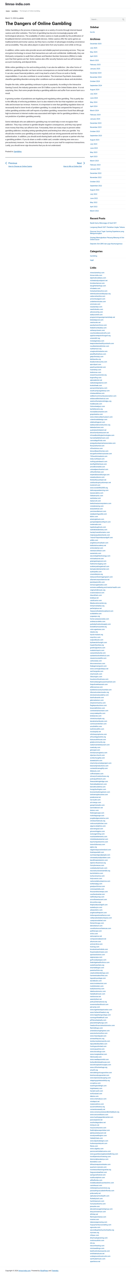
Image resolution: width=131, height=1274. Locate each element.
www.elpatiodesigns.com (99, 1141)
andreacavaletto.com (97, 621)
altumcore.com (95, 941)
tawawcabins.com (96, 493)
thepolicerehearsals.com (99, 684)
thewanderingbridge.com (99, 781)
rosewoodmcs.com (97, 1104)
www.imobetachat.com (98, 983)
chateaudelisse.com (97, 393)
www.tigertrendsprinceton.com (101, 1010)
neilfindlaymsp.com (97, 897)
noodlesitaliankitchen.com (99, 346)
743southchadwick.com (98, 456)
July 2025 (93, 48)
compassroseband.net (98, 939)
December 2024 (95, 73)
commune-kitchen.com (98, 724)
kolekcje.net (94, 598)
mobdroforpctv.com (97, 650)
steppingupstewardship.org (100, 1080)
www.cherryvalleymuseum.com (101, 417)
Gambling (17, 151)
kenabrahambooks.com (98, 721)
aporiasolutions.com (97, 955)
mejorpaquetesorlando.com (100, 535)
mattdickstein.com (96, 986)
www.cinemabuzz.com (98, 1099)
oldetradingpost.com (97, 422)
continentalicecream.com (99, 711)
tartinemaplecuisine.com (99, 795)
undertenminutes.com (98, 302)
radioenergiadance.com (98, 383)
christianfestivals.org (97, 821)
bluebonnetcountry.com (98, 362)
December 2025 (95, 44)
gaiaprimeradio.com (97, 805)
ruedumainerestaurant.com (100, 745)
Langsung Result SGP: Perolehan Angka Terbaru (107, 227)
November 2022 (96, 177)
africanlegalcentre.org (98, 737)
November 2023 (96, 127)
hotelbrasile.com (96, 404)
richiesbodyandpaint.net (98, 281)
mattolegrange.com (97, 816)
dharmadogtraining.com (99, 1238)
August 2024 (94, 90)
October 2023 (95, 131)
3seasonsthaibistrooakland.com (101, 611)
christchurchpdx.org (97, 718)
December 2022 (95, 173)
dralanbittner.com (96, 509)
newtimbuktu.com (96, 309)
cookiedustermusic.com (98, 868)
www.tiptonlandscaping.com (100, 1078)
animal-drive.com (96, 944)
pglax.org (93, 847)
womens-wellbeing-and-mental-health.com (105, 587)
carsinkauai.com (96, 1185)
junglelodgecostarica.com (99, 818)
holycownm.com (96, 878)
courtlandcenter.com (97, 894)
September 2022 (96, 186)
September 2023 (96, 136)
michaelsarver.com (97, 559)
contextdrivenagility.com (99, 768)
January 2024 (95, 119)
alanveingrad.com (96, 829)
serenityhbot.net (96, 999)
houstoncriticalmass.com (99, 679)
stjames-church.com (97, 755)
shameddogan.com (97, 968)
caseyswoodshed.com (98, 920)
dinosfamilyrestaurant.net (99, 433)
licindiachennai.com (97, 283)
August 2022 (94, 190)
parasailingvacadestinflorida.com (102, 1191)
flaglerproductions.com (98, 705)
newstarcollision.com (97, 551)
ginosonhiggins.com (97, 831)
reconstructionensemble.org (100, 871)
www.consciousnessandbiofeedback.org (104, 1112)
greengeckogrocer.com (98, 561)
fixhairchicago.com (97, 923)
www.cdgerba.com (96, 1149)
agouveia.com (95, 1227)
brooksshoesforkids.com (99, 949)
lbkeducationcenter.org (98, 603)
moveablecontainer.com (98, 412)
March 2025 (94, 60)
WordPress (44, 1271)
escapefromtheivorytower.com (101, 454)
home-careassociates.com (99, 619)
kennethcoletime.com (98, 787)
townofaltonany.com (97, 844)
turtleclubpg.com (96, 884)
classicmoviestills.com (98, 658)
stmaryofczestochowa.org (99, 776)
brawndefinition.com (97, 708)
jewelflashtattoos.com (98, 354)
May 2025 (93, 52)
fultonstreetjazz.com (97, 406)
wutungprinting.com (97, 834)
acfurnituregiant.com (97, 299)
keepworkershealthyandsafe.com (102, 343)
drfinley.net (94, 1214)
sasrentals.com (95, 553)
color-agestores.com (97, 629)
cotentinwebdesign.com (98, 419)
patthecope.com (96, 931)
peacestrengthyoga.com (98, 1023)
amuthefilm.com (96, 726)
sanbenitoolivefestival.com (100, 656)
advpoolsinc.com (96, 910)
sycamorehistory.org (97, 1107)
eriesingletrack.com (97, 519)
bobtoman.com (95, 372)
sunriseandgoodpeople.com (100, 855)
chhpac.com (94, 1235)
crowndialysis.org (96, 574)
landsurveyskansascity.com (100, 1041)
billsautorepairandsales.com (100, 1164)
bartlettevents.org (96, 409)
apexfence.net (95, 1261)
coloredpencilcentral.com (99, 469)
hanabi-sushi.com (96, 1091)
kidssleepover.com (96, 320)
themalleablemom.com (98, 784)
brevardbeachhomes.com (99, 451)
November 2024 (96, 77)
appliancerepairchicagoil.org (100, 336)
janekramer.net (95, 797)
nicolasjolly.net (95, 732)
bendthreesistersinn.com (99, 860)
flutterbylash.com (96, 1198)
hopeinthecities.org (97, 645)
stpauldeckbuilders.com (98, 1044)
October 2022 (95, 182)
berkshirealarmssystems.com (100, 503)
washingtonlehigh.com (98, 1086)
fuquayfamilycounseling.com (100, 1225)
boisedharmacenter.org (98, 627)
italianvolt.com (95, 501)
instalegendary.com (97, 341)
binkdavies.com (95, 716)
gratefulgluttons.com (97, 648)
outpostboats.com (96, 640)
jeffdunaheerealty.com (98, 1020)
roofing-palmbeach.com (98, 461)
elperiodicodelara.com (98, 278)
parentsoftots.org (96, 970)
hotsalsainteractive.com (98, 291)
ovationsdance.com (97, 593)
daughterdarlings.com (98, 286)
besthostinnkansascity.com (100, 1251)
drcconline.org (95, 902)
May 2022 (93, 202)
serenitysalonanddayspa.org (100, 294)
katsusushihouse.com (98, 740)
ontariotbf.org (95, 338)
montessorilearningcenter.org (100, 1170)
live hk (92, 32)
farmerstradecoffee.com (99, 976)
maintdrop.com (95, 370)
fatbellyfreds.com (96, 1138)
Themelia (55, 1271)
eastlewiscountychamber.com (101, 690)
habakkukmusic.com (97, 994)
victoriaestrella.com (97, 889)
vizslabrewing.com (97, 506)
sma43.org (94, 1070)
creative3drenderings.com (99, 973)
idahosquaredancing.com (99, 490)
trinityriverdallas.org (97, 606)
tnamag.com (94, 947)
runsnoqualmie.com (97, 1049)
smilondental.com (96, 548)
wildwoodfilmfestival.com (99, 399)
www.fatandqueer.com (98, 1036)
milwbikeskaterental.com (99, 839)
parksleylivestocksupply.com (100, 624)
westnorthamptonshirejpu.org (100, 401)
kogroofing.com (95, 378)
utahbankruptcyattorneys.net (100, 482)
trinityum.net (94, 1125)
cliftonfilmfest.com (97, 472)
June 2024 (94, 98)
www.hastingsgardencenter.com (101, 1117)
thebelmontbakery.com (98, 328)
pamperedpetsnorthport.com (100, 522)
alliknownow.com (96, 687)
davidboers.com (96, 981)
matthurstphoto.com (97, 1177)
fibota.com (94, 1146)
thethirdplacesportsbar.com (100, 1130)
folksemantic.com (96, 496)
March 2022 (94, 211)
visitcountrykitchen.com (98, 823)
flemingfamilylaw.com (98, 1217)
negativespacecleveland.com (100, 850)
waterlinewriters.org (97, 965)
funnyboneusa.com (97, 865)
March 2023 (94, 161)
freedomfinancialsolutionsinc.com (102, 1025)
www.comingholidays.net (99, 669)
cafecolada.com (96, 661)
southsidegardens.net (98, 1122)
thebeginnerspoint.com (98, 666)
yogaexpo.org (95, 616)
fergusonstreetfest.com (98, 1172)
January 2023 (95, 169)
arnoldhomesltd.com (97, 467)
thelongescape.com (97, 813)
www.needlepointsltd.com (99, 1059)
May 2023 (93, 152)
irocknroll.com (95, 485)
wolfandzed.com (96, 1094)
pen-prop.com (95, 1007)
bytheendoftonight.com (98, 642)
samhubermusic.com (97, 1259)
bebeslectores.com (97, 427)
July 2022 (93, 194)
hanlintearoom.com (97, 1201)
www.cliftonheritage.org (98, 1067)
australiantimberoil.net (98, 430)
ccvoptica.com (95, 1083)
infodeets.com (95, 288)
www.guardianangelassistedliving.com (104, 1154)
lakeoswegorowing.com (98, 1222)
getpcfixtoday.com (96, 357)
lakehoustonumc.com (98, 991)
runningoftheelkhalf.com (99, 1018)
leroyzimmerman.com (98, 1212)
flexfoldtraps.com (96, 1028)
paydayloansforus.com (98, 325)
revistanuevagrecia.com (98, 753)
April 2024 (93, 106)
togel (92, 260)
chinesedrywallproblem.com (100, 858)
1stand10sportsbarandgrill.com (101, 538)
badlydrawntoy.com (97, 989)
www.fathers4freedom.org (99, 1012)
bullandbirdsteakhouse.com (100, 1062)
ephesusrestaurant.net (98, 1133)
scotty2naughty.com (97, 758)
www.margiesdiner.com (98, 1054)
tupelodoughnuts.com (98, 527)
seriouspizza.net (96, 936)
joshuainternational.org (98, 1002)
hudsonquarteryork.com (98, 1143)
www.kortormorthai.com (98, 1033)
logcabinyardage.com (98, 978)
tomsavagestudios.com (98, 585)
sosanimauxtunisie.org (98, 375)
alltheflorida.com (96, 1180)
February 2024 (95, 115)
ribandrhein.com (96, 595)
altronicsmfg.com (96, 312)
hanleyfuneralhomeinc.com (100, 532)
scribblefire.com (96, 614)
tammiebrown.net (96, 808)
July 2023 (93, 144)
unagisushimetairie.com (98, 351)
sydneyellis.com (96, 572)
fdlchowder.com (96, 1057)
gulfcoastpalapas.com (98, 960)
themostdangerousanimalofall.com (103, 682)
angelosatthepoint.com (98, 913)
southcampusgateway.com (100, 391)
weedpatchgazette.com (98, 514)
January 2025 (95, 69)
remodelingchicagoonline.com (101, 1073)
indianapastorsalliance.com (100, 915)
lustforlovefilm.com (97, 729)
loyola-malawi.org (96, 635)
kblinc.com (94, 517)
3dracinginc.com (96, 677)
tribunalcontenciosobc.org (99, 692)
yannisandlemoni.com (98, 511)
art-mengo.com (95, 802)
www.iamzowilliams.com (99, 1115)
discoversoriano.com (97, 663)
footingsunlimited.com (98, 1046)
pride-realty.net (95, 1193)
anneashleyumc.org (97, 1039)
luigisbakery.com (96, 1088)
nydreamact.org (95, 349)
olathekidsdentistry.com (98, 530)
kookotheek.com (96, 385)
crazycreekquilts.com (97, 713)
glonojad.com (95, 750)
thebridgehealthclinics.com (100, 962)
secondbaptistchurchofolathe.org (102, 1230)
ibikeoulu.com (95, 771)
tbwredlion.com (95, 1162)
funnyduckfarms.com (98, 1204)
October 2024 (95, 81)
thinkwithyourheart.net (98, 480)
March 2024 (94, 110)
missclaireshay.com (97, 273)
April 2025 (93, 56)
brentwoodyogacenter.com (99, 1075)
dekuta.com (94, 1096)
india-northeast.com (97, 459)
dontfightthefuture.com (98, 464)
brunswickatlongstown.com (100, 792)
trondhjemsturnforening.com (100, 1156)
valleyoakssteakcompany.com (101, 918)
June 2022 (94, 198)
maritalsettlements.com (98, 837)
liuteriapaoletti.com (97, 852)
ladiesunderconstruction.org (100, 425)
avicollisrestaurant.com (98, 899)
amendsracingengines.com (100, 1031)
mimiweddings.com (97, 1248)
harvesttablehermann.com (99, 438)
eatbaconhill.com (96, 315)
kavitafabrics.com (96, 873)
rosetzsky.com (95, 747)
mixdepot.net (94, 1101)
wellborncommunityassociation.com (103, 396)
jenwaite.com (95, 1206)
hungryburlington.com (98, 789)
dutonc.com (94, 810)
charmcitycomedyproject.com (100, 763)
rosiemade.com (95, 524)
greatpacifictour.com (97, 886)
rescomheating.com (97, 1246)
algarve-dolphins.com (98, 826)
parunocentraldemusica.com (100, 1151)
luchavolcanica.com (97, 876)
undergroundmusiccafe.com (100, 1256)
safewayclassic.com (97, 330)
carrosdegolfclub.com (98, 440)
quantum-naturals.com (98, 1167)
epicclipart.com (95, 364)
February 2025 (95, 65)
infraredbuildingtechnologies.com (102, 435)
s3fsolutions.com (96, 448)
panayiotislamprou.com (98, 388)
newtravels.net (95, 322)
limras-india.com (96, 275)
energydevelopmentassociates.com (103, 443)
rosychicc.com (95, 637)
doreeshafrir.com (96, 761)
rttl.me (92, 1243)
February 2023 (95, 165)
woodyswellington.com (98, 1135)
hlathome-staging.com (98, 564)
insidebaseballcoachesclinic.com (102, 1183)
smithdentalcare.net (97, 1254)
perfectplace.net (96, 608)
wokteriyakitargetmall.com (99, 566)
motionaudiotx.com (97, 1240)
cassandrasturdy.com (98, 653)
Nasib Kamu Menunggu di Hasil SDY (103, 223)
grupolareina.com (96, 414)
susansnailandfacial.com (99, 1004)
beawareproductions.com (99, 766)
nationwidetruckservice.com (100, 881)
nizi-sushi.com (95, 800)
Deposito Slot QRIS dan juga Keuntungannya (106, 244)
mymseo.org (94, 1233)
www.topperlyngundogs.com (100, 1015)
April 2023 (93, 157)
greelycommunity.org (97, 742)
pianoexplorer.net (96, 1120)
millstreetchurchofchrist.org (100, 1188)
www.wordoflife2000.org (99, 488)
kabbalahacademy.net (98, 545)
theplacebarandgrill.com (99, 905)
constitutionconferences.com (100, 928)
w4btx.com (94, 540)
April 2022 (93, 207)
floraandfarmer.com (97, 446)
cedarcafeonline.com (97, 296)
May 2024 (93, 102)
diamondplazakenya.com (99, 1159)
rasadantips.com (96, 307)
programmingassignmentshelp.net (102, 317)
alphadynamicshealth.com (99, 1196)
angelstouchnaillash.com (99, 543)
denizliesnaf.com (96, 926)
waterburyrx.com (96, 907)
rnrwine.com (94, 1219)
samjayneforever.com (98, 1175)
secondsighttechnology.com (100, 556)
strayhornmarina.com (98, 703)
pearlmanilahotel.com (98, 367)
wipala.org (94, 632)
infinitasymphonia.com (98, 734)
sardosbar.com (95, 498)
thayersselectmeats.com (99, 952)
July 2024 (93, 94)
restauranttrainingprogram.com (101, 577)
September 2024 (96, 85)
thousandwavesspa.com (99, 892)
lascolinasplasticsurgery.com (100, 1065)
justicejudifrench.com (98, 779)
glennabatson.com (97, 700)
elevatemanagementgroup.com (101, 1209)
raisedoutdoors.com (97, 477)
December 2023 (95, 123)
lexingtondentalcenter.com (99, 569)
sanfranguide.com (96, 671)
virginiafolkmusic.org (97, 590)
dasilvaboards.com (97, 697)
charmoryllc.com (96, 674)
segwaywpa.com (96, 957)
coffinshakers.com (96, 774)
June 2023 (94, 148)
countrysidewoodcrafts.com (100, 333)
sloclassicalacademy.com (99, 695)
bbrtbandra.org (95, 359)
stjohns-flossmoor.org (98, 863)
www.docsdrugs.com (97, 1052)
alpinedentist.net (96, 380)
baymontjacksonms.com (99, 842)
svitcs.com (94, 934)
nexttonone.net (95, 997)
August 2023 (94, 140)
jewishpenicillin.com (97, 582)
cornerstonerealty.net (97, 1109)
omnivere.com (95, 304)
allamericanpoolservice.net (99, 580)
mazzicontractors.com (98, 1128)
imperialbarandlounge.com (100, 475)
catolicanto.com (96, 600)
